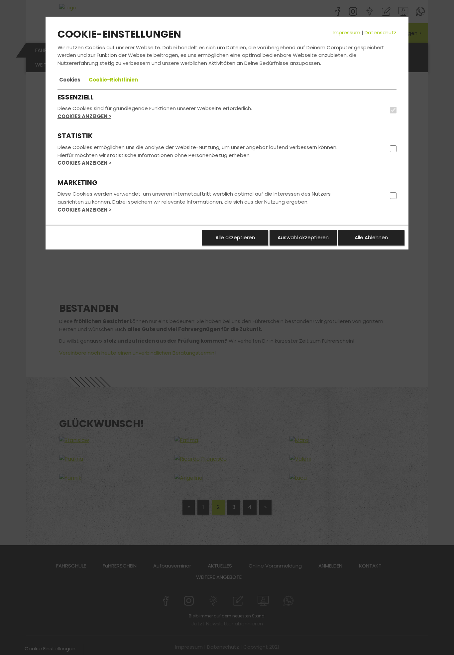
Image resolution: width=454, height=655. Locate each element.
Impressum (346, 32)
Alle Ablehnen (371, 237)
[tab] (69, 80)
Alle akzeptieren (235, 237)
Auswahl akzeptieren (303, 237)
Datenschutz (381, 32)
